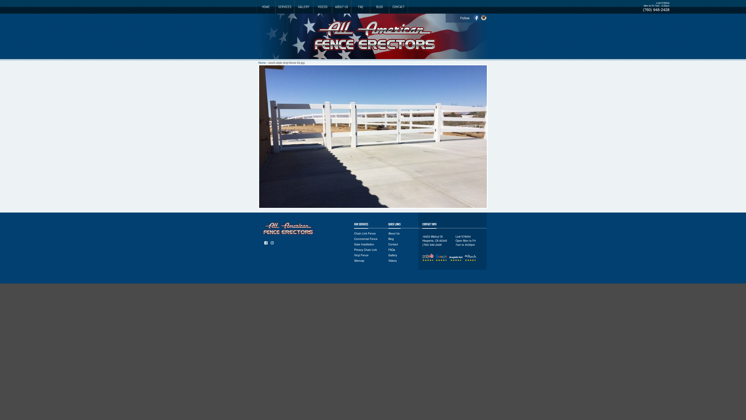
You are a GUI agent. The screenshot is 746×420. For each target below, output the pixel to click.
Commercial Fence (365, 239)
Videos (323, 7)
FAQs (391, 250)
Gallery (303, 7)
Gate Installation (364, 244)
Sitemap (359, 260)
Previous (256, 142)
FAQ (360, 7)
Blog (379, 7)
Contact (398, 7)
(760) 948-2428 (656, 9)
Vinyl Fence (361, 255)
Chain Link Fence (365, 233)
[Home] (373, 36)
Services (284, 7)
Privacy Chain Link (365, 250)
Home (266, 7)
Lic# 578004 (662, 2)
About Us (341, 7)
